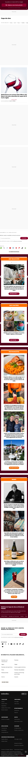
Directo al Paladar (5, 719)
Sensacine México (18, 743)
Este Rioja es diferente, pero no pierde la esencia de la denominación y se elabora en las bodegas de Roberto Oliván (14, 563)
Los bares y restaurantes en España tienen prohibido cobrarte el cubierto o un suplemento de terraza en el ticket (14, 463)
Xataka (2, 701)
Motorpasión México (18, 749)
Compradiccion (4, 732)
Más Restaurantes (14, 467)
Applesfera (3, 705)
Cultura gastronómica (20, 667)
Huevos (16, 677)
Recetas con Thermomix (14, 616)
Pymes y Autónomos (18, 730)
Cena (11, 22)
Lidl (15, 22)
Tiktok (22, 248)
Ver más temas (5, 682)
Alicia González (5, 101)
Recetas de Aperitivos (6, 667)
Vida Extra (16, 703)
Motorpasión (17, 719)
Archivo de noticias (14, 251)
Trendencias (4, 728)
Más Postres (13, 340)
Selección (14, 99)
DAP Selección (14, 259)
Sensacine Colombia (18, 745)
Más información (22, 755)
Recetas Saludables (19, 669)
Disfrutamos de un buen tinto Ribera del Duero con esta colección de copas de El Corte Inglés (14, 96)
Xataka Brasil (4, 741)
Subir (23, 693)
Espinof (16, 712)
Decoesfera (3, 730)
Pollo (26, 616)
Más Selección (13, 293)
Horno (3, 677)
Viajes (15, 664)
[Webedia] (5, 694)
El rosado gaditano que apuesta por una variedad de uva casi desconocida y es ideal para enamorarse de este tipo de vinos (14, 288)
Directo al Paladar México (7, 749)
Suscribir (24, 238)
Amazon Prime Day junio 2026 (19, 673)
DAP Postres (14, 305)
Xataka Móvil (4, 703)
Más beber (14, 596)
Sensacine (16, 710)
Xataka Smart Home (5, 707)
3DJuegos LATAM (18, 739)
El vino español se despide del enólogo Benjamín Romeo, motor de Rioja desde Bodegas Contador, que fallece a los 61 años (14, 506)
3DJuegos (16, 701)
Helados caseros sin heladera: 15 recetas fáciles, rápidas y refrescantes (14, 333)
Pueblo (23, 22)
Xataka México (4, 739)
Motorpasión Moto (18, 721)
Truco (18, 22)
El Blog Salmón (17, 728)
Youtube (10, 248)
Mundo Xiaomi (4, 709)
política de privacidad (17, 241)
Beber (14, 479)
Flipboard (19, 248)
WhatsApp (1, 248)
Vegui (2, 664)
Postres (22, 616)
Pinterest (16, 248)
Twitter (4, 248)
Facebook (7, 248)
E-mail (25, 248)
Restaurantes (14, 352)
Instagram (13, 248)
